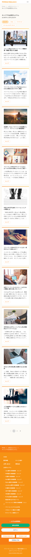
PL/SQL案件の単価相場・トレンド (14, 496)
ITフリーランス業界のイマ (12, 512)
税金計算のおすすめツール (12, 499)
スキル (11, 21)
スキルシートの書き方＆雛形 (12, 510)
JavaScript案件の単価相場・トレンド (14, 485)
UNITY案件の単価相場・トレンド (13, 491)
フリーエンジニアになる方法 (12, 507)
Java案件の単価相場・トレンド (13, 470)
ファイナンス (19, 21)
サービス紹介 (18, 460)
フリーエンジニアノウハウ (9, 25)
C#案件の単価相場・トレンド (12, 476)
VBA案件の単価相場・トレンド (13, 493)
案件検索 (5, 460)
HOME (5, 457)
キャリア (7, 63)
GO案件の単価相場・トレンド (13, 488)
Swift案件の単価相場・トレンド (13, 479)
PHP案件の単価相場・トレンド (13, 473)
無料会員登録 (15, 525)
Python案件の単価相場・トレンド (14, 482)
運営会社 (17, 464)
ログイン (15, 530)
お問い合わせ (6, 464)
